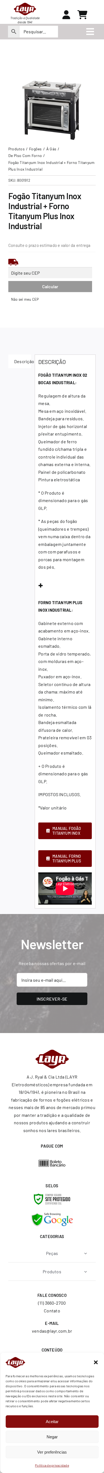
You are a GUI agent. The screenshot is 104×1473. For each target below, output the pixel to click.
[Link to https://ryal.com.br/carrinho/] (82, 14)
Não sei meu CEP (25, 299)
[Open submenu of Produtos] (85, 1271)
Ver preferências (52, 1452)
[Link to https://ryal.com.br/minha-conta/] (66, 14)
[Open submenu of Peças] (85, 1253)
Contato (52, 1310)
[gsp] (52, 1212)
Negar (52, 1436)
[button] (95, 1362)
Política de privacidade (52, 1465)
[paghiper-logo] (52, 1161)
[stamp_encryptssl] (52, 1195)
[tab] (19, 361)
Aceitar (52, 1421)
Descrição (22, 361)
